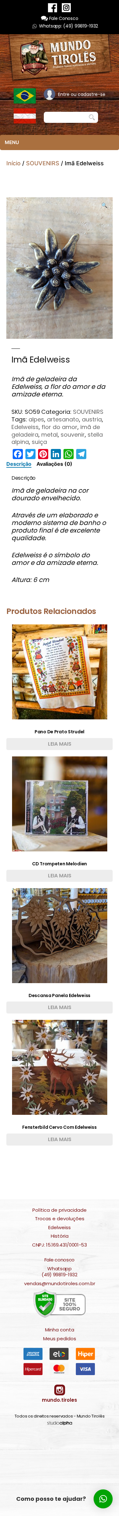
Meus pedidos (59, 1339)
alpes (36, 419)
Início (13, 163)
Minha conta (59, 1330)
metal (49, 435)
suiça (39, 442)
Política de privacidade (59, 1210)
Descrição (18, 464)
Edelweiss (25, 427)
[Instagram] (66, 7)
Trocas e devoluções (59, 1219)
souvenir (73, 435)
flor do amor (59, 427)
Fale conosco (59, 1260)
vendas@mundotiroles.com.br (59, 1283)
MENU (12, 142)
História (60, 1236)
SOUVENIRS (42, 163)
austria (92, 419)
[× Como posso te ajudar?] (103, 1498)
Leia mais (59, 744)
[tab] (18, 464)
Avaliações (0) (54, 464)
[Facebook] (52, 7)
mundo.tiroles (59, 1400)
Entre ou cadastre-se (81, 94)
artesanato (63, 419)
